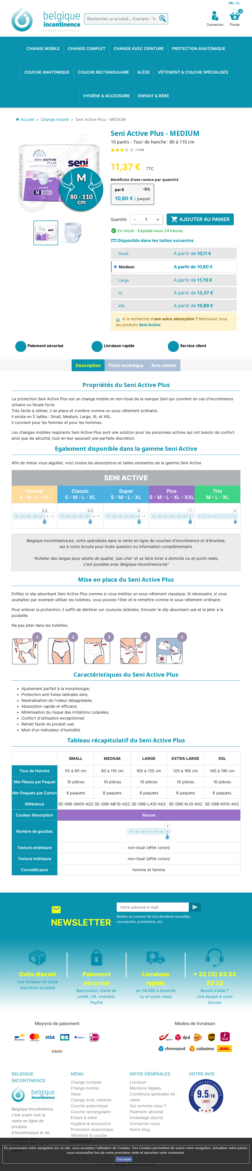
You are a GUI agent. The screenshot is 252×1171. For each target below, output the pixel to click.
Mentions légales (145, 1088)
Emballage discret (146, 1117)
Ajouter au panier (200, 219)
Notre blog (140, 1129)
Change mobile (85, 1088)
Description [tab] (88, 365)
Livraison (138, 1082)
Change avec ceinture (91, 1099)
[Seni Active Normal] (34, 515)
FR (231, 3)
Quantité (118, 219)
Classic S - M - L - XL (80, 494)
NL (238, 3)
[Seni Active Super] (126, 515)
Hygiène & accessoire (91, 1123)
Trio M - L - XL (217, 494)
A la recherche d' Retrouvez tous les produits (171, 321)
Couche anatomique (89, 1105)
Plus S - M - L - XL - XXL (171, 494)
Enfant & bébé (84, 1117)
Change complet (86, 1082)
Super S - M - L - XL (126, 494)
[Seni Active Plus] (172, 515)
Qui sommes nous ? (148, 1105)
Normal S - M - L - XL (34, 494)
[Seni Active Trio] (217, 515)
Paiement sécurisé (146, 1111)
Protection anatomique (92, 1129)
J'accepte (123, 1159)
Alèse (76, 1093)
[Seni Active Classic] (80, 515)
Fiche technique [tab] (126, 365)
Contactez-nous (145, 1123)
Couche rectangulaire (90, 1111)
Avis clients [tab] (163, 365)
